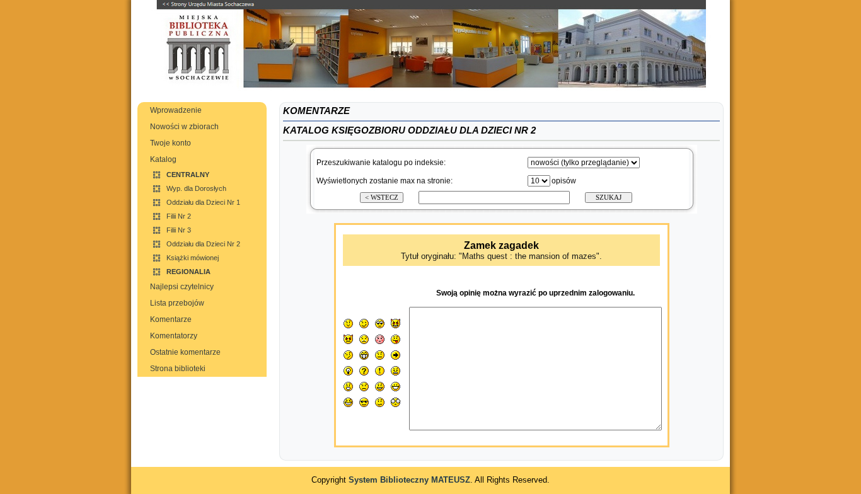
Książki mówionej (192, 257)
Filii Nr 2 (178, 216)
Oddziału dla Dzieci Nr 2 (203, 244)
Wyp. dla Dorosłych (196, 188)
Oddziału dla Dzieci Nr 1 (203, 202)
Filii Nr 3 (178, 230)
